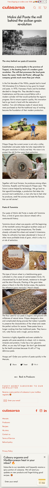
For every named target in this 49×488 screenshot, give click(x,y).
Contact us (6, 434)
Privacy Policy (7, 451)
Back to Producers (26, 377)
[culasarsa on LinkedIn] (45, 410)
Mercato (5, 418)
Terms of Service (8, 438)
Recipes (5, 426)
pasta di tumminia (28, 61)
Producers (6, 422)
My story (5, 430)
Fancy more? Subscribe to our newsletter (22, 387)
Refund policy (7, 442)
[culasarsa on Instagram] (41, 410)
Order (15, 356)
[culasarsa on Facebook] (36, 410)
